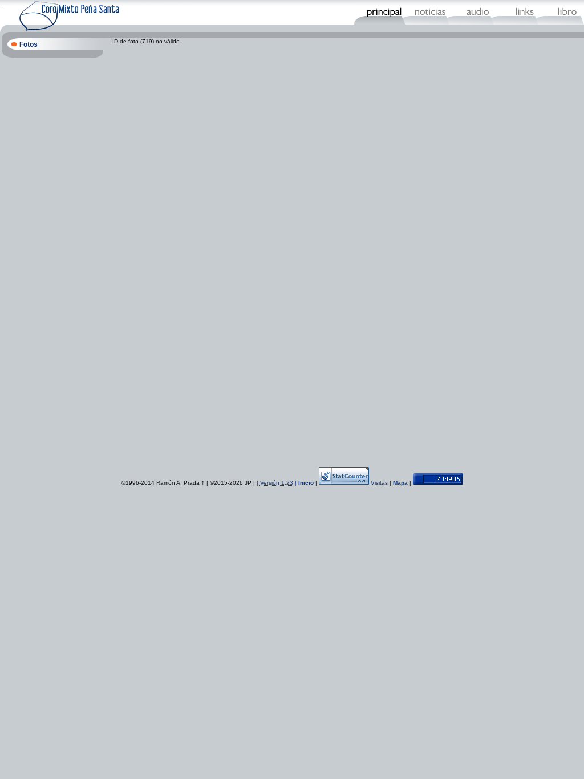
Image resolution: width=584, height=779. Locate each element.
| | (277, 483)
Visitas (379, 483)
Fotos (28, 44)
